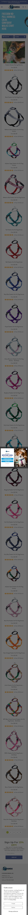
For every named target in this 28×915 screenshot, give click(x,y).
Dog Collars (7, 461)
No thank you (7, 463)
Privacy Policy (12, 899)
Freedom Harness (7, 458)
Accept (13, 903)
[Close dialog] (26, 449)
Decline (13, 907)
